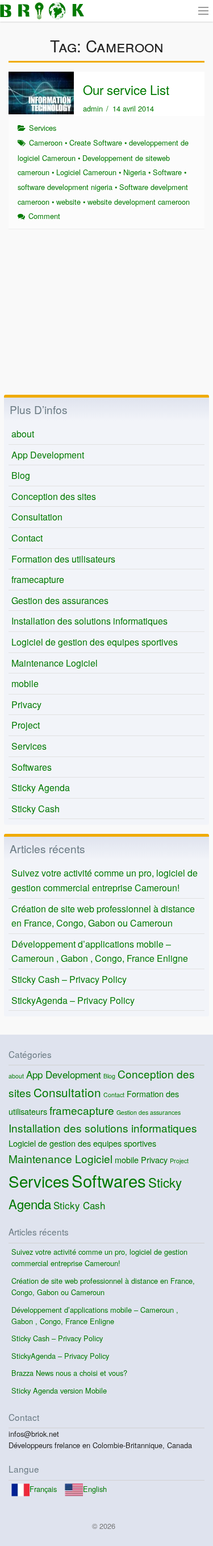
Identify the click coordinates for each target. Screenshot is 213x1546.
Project (25, 724)
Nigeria (134, 172)
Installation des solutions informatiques (89, 620)
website (68, 201)
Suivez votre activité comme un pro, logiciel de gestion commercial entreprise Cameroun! (104, 880)
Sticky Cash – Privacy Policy (69, 979)
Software (167, 172)
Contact (27, 537)
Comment (44, 215)
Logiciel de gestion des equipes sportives (94, 641)
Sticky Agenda (40, 787)
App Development (47, 454)
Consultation (36, 516)
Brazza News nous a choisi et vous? (69, 1372)
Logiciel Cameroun (86, 172)
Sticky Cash (35, 808)
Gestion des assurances (59, 600)
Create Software (95, 142)
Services (42, 127)
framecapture (37, 579)
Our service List (126, 89)
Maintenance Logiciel (54, 662)
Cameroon (45, 142)
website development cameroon (138, 201)
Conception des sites (53, 496)
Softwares (31, 767)
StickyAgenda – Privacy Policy (73, 1000)
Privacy (26, 704)
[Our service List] (41, 91)
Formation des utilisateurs (63, 558)
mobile (25, 683)
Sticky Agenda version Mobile (59, 1390)
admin (93, 108)
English (95, 1488)
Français (43, 1488)
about (22, 433)
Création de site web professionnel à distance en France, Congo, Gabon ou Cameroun (103, 916)
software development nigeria (65, 186)
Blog (20, 475)
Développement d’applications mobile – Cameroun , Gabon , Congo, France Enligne (99, 951)
